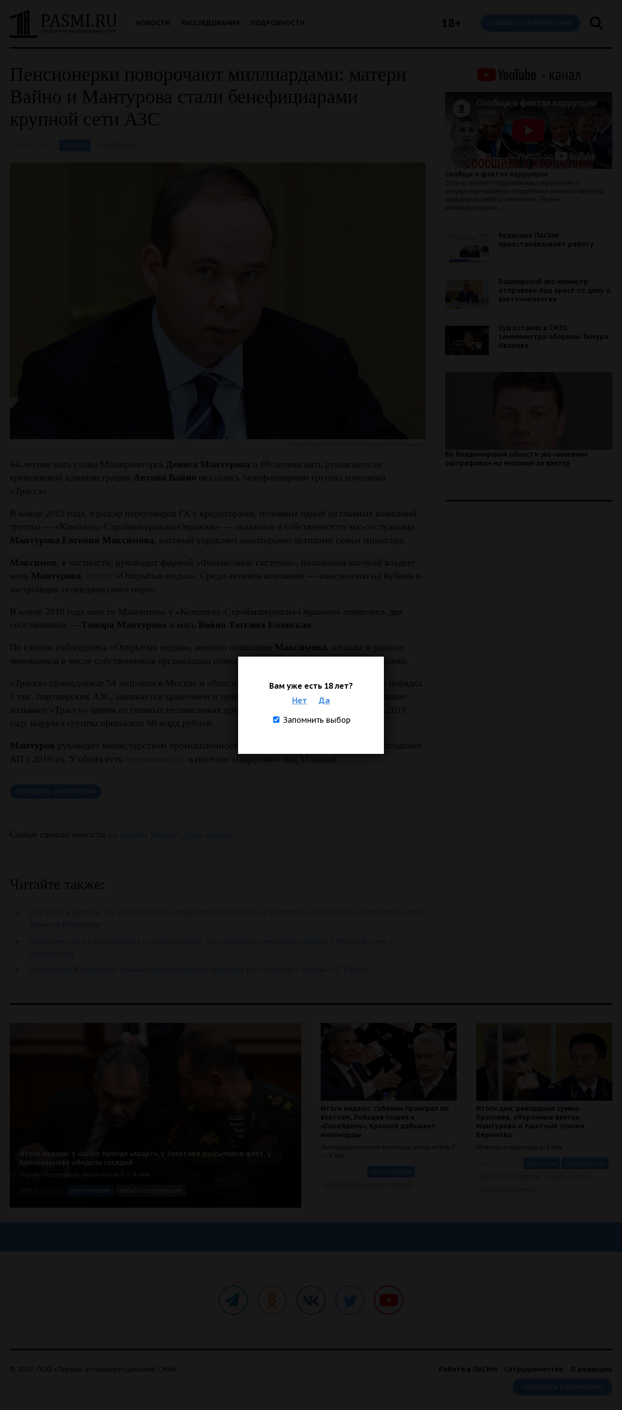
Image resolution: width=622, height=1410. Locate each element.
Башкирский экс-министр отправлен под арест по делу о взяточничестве (554, 290)
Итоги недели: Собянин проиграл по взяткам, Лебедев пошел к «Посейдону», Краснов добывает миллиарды (385, 1121)
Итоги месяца (391, 1171)
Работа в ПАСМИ (468, 1369)
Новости (153, 22)
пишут (99, 575)
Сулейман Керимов (508, 1189)
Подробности (278, 22)
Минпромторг (568, 1176)
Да (324, 700)
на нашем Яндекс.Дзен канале (171, 834)
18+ (451, 23)
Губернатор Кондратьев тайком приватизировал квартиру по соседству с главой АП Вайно (198, 969)
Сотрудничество (533, 1369)
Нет (299, 700)
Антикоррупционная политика (368, 1184)
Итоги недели (90, 1190)
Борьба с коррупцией (151, 1190)
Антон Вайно (117, 145)
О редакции (591, 1369)
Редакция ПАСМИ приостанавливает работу (546, 240)
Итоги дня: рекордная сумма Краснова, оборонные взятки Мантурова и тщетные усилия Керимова (530, 1121)
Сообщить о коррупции (530, 23)
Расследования (210, 22)
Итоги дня (541, 1163)
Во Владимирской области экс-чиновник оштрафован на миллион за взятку (516, 458)
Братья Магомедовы (509, 1176)
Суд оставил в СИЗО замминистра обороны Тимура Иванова (553, 336)
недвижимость (155, 758)
